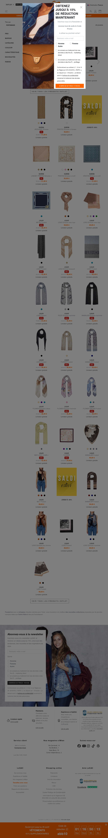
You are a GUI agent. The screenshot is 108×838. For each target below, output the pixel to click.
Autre (60, 46)
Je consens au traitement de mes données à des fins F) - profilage (69, 61)
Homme (61, 43)
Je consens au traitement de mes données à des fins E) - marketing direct (69, 52)
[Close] (81, 7)
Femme (75, 43)
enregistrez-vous (69, 86)
